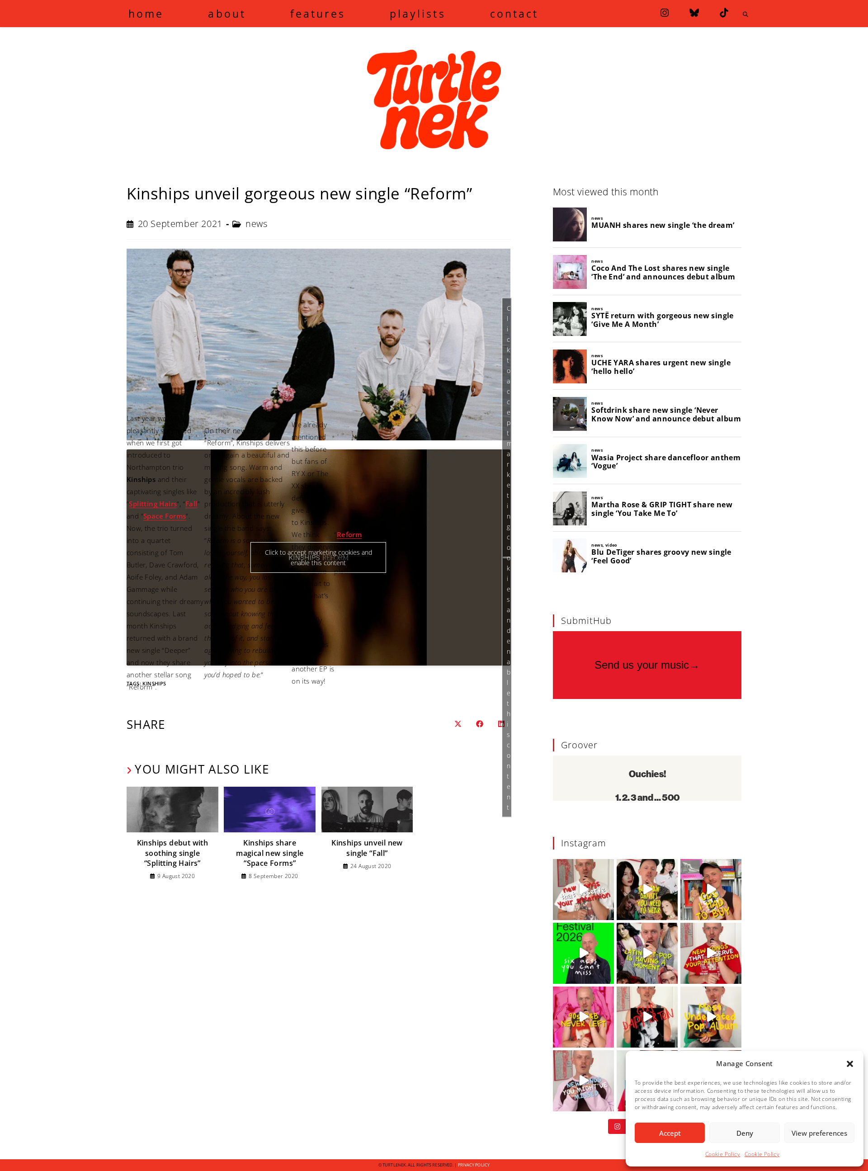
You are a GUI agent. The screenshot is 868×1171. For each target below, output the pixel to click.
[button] (849, 1063)
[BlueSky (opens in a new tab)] (694, 13)
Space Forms (164, 515)
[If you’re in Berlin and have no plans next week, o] (583, 953)
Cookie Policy (722, 1154)
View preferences (819, 1133)
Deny (744, 1133)
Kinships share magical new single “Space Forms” (269, 853)
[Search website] (745, 14)
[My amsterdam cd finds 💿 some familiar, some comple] (710, 889)
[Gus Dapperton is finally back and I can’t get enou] (647, 1017)
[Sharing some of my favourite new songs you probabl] (583, 1080)
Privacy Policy (474, 1165)
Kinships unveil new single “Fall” (367, 848)
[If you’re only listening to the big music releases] (583, 889)
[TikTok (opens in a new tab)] (723, 13)
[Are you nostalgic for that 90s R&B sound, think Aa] (583, 1017)
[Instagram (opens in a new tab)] (664, 13)
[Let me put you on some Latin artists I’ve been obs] (647, 953)
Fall (191, 503)
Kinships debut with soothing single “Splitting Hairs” (172, 853)
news (256, 223)
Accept (670, 1133)
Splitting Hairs (153, 503)
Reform (349, 534)
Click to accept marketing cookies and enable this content (509, 557)
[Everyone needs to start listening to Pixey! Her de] (710, 1017)
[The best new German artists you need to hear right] (647, 889)
